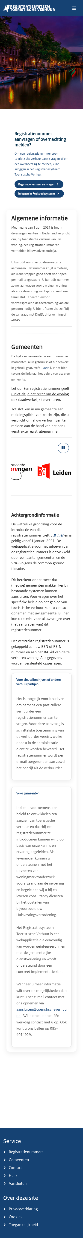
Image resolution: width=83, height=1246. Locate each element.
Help (13, 1175)
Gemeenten (19, 1159)
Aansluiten (18, 1183)
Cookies (15, 1216)
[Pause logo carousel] (63, 448)
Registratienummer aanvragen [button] (36, 184)
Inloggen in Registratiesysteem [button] (36, 193)
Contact (15, 1167)
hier (45, 368)
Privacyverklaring (23, 1208)
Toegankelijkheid (23, 1224)
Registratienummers (26, 1151)
